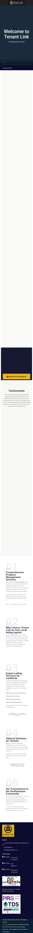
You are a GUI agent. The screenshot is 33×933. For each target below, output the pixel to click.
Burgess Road (14, 870)
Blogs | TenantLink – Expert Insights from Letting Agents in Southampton (15, 929)
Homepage (5, 924)
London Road (14, 857)
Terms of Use (5, 927)
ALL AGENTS (17, 889)
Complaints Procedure (23, 924)
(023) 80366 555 (8, 847)
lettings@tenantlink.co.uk (10, 850)
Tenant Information (13, 924)
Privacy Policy (10, 891)
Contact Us (19, 927)
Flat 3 (12, 864)
